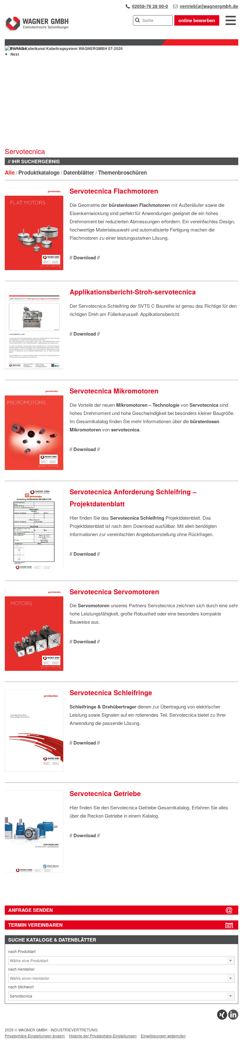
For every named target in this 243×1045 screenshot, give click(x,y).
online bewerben (196, 20)
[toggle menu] (230, 21)
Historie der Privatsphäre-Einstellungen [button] (103, 1035)
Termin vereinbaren (35, 924)
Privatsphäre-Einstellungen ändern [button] (35, 1035)
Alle (10, 172)
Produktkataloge (38, 172)
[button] (230, 960)
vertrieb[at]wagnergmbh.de (209, 6)
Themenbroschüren (122, 172)
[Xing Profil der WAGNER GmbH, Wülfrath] (222, 1018)
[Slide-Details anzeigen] (64, 48)
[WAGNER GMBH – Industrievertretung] (36, 30)
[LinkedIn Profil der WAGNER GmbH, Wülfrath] (233, 1018)
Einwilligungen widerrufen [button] (163, 1035)
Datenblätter (78, 172)
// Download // (85, 257)
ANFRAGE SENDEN (30, 909)
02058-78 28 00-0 (150, 6)
